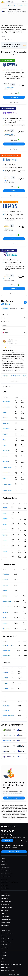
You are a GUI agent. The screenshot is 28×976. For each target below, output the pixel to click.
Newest (5, 325)
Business (5, 623)
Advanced (5, 612)
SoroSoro (5, 585)
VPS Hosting (4, 910)
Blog (2, 958)
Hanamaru (5, 579)
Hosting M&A (13, 851)
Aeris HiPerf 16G (7, 467)
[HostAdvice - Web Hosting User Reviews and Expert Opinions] (7, 2)
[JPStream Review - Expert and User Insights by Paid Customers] (2, 39)
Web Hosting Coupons (7, 932)
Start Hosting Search (15, 798)
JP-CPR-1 (5, 672)
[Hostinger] (10, 113)
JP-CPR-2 (5, 677)
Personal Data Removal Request (9, 882)
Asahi (4, 439)
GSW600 (5, 546)
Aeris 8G (5, 456)
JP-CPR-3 (5, 683)
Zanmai (5, 590)
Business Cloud (7, 607)
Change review (16, 375)
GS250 (4, 513)
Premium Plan (6, 655)
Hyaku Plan (6, 574)
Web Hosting (4, 898)
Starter (5, 596)
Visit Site (13, 144)
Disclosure (4, 879)
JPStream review (15, 9)
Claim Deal (13, 97)
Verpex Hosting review (9, 278)
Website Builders (5, 925)
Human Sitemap (5, 867)
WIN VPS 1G (6, 407)
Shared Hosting (5, 904)
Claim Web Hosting (6, 876)
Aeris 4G (5, 434)
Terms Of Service (5, 888)
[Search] (23, 2)
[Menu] (25, 2)
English (7, 332)
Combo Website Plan (8, 645)
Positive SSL (6, 705)
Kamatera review (9, 87)
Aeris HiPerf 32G (7, 484)
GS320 (4, 524)
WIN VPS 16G (6, 473)
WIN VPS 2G (6, 428)
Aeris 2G (5, 417)
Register (7, 840)
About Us (3, 861)
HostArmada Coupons (7, 938)
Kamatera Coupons (6, 935)
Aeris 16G (5, 478)
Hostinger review (9, 134)
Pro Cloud (5, 617)
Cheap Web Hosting (6, 907)
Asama (4, 445)
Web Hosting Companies (7, 970)
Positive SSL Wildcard (8, 715)
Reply (6, 375)
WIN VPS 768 (6, 401)
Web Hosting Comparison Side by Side (11, 964)
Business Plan (6, 650)
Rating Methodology (10, 5)
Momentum (6, 423)
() (25, 375)
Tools (2, 961)
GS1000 (5, 551)
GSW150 (5, 518)
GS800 (4, 540)
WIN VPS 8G (6, 461)
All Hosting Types (5, 895)
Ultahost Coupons (5, 944)
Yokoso (5, 412)
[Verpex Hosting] (10, 254)
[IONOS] (10, 206)
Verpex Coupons (5, 947)
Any (4, 317)
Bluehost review (9, 181)
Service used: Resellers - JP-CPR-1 (11, 370)
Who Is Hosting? (5, 967)
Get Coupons (14, 93)
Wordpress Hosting (6, 901)
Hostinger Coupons (6, 941)
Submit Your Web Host (7, 873)
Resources (3, 955)
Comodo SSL (6, 710)
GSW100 (5, 507)
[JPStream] (4, 11)
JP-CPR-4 (5, 688)
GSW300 (5, 535)
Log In (20, 840)
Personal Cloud (7, 601)
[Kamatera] (10, 65)
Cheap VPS (4, 913)
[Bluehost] (10, 160)
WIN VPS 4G (6, 450)
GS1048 (5, 557)
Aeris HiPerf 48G (7, 490)
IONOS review (9, 229)
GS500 (4, 529)
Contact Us (4, 864)
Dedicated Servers (6, 919)
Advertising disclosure (21, 5)
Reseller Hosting (5, 922)
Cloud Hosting (5, 916)
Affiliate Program (5, 870)
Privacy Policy (5, 885)
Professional (6, 628)
